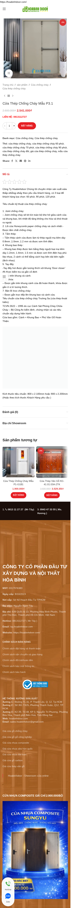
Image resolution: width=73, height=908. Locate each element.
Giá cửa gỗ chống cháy (15, 731)
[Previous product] (5, 96)
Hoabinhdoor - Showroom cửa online (28, 775)
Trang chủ (8, 84)
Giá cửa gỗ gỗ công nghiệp (17, 737)
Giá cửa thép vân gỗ (13, 766)
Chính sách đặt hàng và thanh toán (21, 648)
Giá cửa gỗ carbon (13, 760)
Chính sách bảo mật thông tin (18, 666)
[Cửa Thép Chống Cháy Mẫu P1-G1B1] (18, 462)
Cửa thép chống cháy (14, 88)
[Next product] (13, 96)
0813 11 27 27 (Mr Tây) (21, 509)
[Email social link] (21, 161)
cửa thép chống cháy (19, 143)
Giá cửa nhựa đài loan (14, 754)
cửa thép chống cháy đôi (16, 151)
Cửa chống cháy (40, 84)
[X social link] (16, 161)
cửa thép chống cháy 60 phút (48, 143)
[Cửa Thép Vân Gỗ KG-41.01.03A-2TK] (52, 462)
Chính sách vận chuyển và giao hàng (22, 654)
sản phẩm (22, 84)
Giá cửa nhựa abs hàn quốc (18, 748)
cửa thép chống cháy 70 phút (18, 147)
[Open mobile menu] (4, 8)
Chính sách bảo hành (14, 672)
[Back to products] (9, 96)
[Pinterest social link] (25, 161)
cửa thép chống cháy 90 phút (51, 147)
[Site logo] (35, 8)
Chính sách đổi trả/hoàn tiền (18, 660)
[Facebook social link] (12, 161)
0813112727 (20, 116)
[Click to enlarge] (9, 73)
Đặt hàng (27, 125)
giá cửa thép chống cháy (43, 151)
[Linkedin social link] (29, 161)
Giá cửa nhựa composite (16, 742)
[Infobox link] (35, 686)
